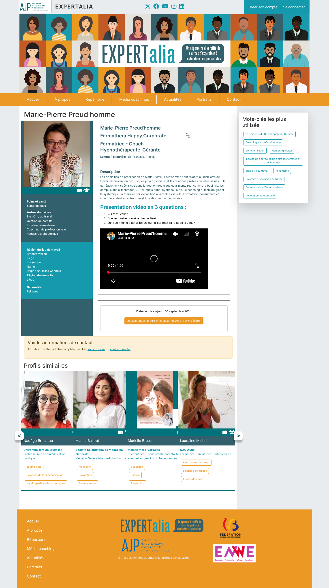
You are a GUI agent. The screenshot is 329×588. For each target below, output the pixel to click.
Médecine (85, 466)
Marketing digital (282, 150)
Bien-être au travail (39, 216)
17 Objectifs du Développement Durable (270, 134)
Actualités (173, 99)
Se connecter (294, 7)
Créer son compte (263, 7)
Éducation (137, 466)
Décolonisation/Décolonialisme (264, 187)
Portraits (204, 99)
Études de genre (193, 479)
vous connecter (120, 349)
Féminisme (282, 170)
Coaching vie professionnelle (46, 229)
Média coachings (134, 99)
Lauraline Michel (193, 440)
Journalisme (34, 466)
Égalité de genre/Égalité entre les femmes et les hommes (273, 160)
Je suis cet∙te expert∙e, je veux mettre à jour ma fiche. (164, 320)
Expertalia (74, 6)
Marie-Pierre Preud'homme (130, 128)
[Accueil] (37, 6)
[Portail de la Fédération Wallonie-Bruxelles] (231, 528)
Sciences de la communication (45, 475)
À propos (62, 99)
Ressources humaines (196, 462)
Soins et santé (37, 201)
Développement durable (260, 195)
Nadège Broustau (38, 440)
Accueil (33, 99)
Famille (135, 475)
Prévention (85, 475)
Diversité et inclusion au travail (264, 179)
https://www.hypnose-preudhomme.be (188, 135)
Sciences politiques (195, 470)
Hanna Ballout (87, 440)
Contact (234, 99)
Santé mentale (36, 205)
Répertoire (94, 99)
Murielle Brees (140, 440)
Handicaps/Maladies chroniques (46, 483)
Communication (255, 150)
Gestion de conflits (40, 221)
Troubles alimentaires (41, 225)
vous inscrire (96, 349)
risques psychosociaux (42, 233)
